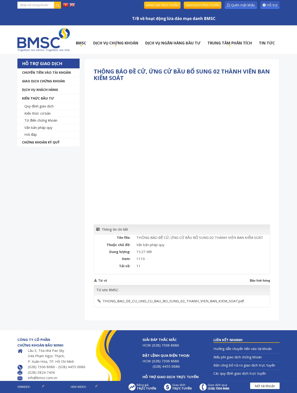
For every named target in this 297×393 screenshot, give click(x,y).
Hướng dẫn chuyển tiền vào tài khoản (242, 348)
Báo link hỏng (260, 280)
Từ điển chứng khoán (40, 120)
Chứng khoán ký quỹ (41, 142)
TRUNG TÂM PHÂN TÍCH (229, 44)
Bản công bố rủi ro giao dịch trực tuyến (244, 365)
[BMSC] (43, 40)
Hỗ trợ (271, 5)
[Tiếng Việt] (65, 4)
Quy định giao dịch (39, 106)
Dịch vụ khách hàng (40, 89)
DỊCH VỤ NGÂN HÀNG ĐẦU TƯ (172, 43)
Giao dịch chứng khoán (43, 81)
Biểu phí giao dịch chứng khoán (237, 357)
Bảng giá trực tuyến (162, 5)
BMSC (81, 44)
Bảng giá (146, 386)
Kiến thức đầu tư (38, 98)
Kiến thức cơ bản (37, 113)
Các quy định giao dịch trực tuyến (239, 373)
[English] (72, 4)
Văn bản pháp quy (38, 127)
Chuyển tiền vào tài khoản (46, 72)
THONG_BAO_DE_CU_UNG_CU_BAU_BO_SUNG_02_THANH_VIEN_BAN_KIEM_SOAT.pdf (173, 301)
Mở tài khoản (265, 385)
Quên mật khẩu (242, 5)
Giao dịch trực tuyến (202, 5)
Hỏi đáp (30, 134)
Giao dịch (182, 386)
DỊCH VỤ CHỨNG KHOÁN (115, 44)
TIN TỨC (267, 43)
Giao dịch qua (218, 386)
